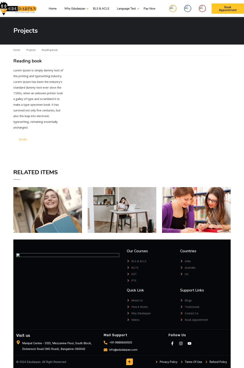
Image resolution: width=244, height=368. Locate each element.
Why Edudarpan (74, 8)
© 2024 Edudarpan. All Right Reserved (41, 362)
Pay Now (150, 8)
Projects (31, 50)
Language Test (126, 8)
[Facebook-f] (172, 343)
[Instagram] (181, 343)
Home (53, 8)
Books (23, 139)
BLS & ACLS (101, 8)
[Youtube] (189, 343)
